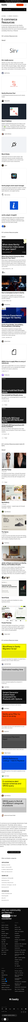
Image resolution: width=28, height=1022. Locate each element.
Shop (3, 977)
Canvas (3, 931)
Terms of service (19, 972)
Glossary (17, 961)
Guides (16, 941)
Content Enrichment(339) (7, 893)
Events (3, 979)
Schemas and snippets (20, 939)
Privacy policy (18, 970)
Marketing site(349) (6, 864)
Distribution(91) (5, 900)
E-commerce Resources (12, 16)
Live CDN (4, 946)
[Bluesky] (14, 1009)
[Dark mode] (7, 1019)
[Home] (4, 5)
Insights (4, 939)
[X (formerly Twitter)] (18, 1009)
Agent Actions (5, 950)
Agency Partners (5, 987)
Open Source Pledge (19, 989)
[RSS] (22, 1009)
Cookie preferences (19, 991)
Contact (3, 970)
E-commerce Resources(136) (7, 869)
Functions (4, 948)
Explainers (17, 948)
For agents (17, 965)
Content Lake (5, 943)
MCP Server (4, 935)
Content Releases (6, 937)
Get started (20, 4)
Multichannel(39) (5, 887)
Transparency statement (20, 981)
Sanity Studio (5, 925)
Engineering (4, 975)
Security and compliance (18, 984)
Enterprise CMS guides (20, 950)
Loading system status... (10, 1015)
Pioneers (17, 933)
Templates (17, 937)
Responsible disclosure (20, 987)
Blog (3, 972)
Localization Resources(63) (7, 882)
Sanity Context (5, 929)
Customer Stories (6, 985)
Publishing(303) (5, 895)
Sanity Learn (18, 929)
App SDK (3, 941)
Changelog (4, 983)
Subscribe (6, 915)
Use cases (4, 954)
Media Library (5, 927)
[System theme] (5, 1019)
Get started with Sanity (14, 852)
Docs (16, 925)
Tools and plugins (19, 931)
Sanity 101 (17, 927)
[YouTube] (6, 1009)
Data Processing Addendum (19, 975)
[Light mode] (3, 1019)
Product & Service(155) (7, 867)
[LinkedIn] (10, 1009)
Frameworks (17, 935)
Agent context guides (20, 957)
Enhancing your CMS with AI (19, 955)
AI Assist (4, 952)
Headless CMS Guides (20, 952)
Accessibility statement (18, 979)
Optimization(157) (5, 880)
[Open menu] (25, 5)
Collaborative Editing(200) (7, 878)
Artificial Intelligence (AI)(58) (9, 884)
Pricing (16, 963)
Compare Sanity (18, 959)
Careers (3, 981)
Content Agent (5, 933)
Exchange (4, 16)
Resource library (19, 946)
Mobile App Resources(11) (7, 871)
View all (3, 40)
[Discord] (25, 1009)
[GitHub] (2, 1009)
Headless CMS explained (20, 943)
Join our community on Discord (11, 911)
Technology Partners (6, 989)
